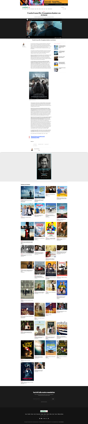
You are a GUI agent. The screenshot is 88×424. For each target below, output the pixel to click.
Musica (48, 414)
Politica (51, 414)
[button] (63, 7)
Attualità (29, 414)
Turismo (56, 414)
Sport (53, 414)
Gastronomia (38, 414)
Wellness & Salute (60, 414)
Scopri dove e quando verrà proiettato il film (38, 137)
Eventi (35, 414)
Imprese (42, 414)
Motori (45, 414)
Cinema (32, 414)
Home (26, 414)
